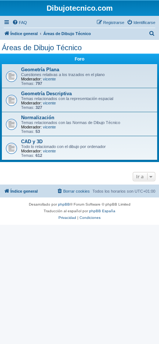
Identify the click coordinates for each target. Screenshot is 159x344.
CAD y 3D (32, 141)
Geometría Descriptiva (46, 93)
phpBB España (102, 211)
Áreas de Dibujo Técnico (42, 48)
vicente (49, 79)
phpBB (64, 204)
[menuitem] (19, 22)
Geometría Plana (40, 69)
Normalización (37, 117)
